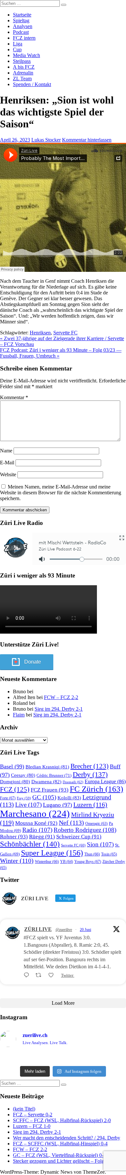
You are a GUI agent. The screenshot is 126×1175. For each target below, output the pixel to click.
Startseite (22, 14)
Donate (32, 662)
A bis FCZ (24, 67)
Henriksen (40, 332)
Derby (90, 774)
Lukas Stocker (46, 140)
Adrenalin (23, 72)
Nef (71, 822)
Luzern (90, 804)
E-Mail (7, 462)
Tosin (109, 854)
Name (6, 450)
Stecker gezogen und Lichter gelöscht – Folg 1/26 (63, 1161)
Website (8, 474)
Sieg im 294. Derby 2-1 (59, 709)
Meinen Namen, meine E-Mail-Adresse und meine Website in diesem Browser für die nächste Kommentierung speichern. (60, 492)
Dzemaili (73, 782)
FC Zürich (96, 789)
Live (28, 804)
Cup (17, 49)
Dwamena (46, 781)
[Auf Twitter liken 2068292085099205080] (53, 975)
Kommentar (14, 397)
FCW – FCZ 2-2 (61, 697)
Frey (24, 798)
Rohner (14, 837)
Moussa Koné (36, 823)
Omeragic (96, 824)
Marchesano (35, 813)
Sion (100, 844)
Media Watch (26, 55)
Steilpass (22, 61)
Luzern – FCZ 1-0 (31, 1126)
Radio (37, 829)
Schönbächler (30, 844)
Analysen (22, 26)
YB (66, 862)
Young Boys (87, 861)
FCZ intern (24, 38)
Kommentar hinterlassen (86, 140)
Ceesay (23, 775)
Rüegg (42, 837)
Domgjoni (15, 781)
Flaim (19, 714)
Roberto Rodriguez (85, 829)
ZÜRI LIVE (38, 929)
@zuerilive (64, 929)
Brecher (89, 766)
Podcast (21, 32)
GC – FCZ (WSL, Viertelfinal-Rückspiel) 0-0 (59, 1155)
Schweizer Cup (78, 837)
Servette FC (65, 332)
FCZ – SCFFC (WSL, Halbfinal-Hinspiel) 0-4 (60, 1143)
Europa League (105, 781)
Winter (17, 860)
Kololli (69, 797)
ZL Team (22, 78)
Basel (12, 766)
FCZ (14, 789)
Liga (17, 43)
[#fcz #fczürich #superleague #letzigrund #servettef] (63, 1058)
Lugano (57, 805)
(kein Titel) (24, 1108)
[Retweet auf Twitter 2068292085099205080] (40, 975)
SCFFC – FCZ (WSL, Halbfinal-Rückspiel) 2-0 (62, 1120)
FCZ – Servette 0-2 (32, 1114)
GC (44, 797)
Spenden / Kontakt (32, 84)
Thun (92, 854)
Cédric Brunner (54, 775)
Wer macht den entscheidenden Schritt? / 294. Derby (66, 1137)
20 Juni (85, 929)
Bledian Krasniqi (47, 766)
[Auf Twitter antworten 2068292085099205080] (28, 975)
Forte (8, 798)
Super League (52, 852)
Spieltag (21, 20)
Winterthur (47, 861)
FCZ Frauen (49, 790)
